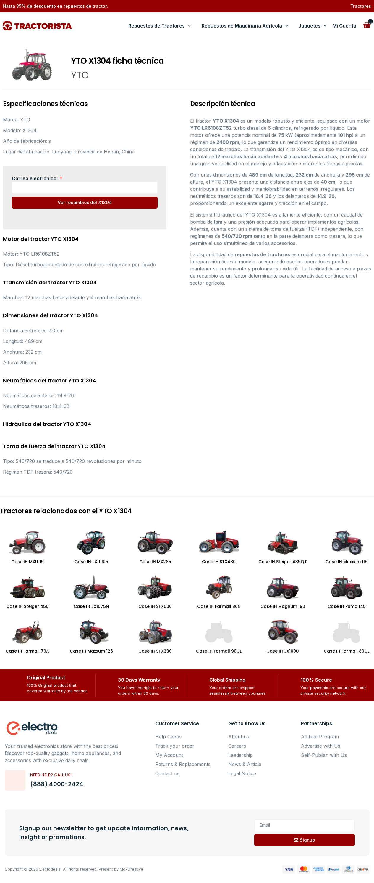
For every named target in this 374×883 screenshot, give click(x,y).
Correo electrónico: (35, 178)
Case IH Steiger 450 (27, 606)
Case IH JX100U (282, 651)
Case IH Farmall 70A (27, 651)
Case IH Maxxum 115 (346, 562)
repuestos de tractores (262, 254)
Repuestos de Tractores (156, 26)
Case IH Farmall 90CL (219, 651)
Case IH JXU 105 (91, 562)
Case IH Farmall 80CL (346, 651)
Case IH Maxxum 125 (91, 651)
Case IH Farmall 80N (219, 606)
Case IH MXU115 (27, 562)
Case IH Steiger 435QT (282, 562)
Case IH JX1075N (91, 606)
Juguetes (309, 26)
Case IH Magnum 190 (282, 606)
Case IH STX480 (219, 562)
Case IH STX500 (155, 606)
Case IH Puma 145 (347, 606)
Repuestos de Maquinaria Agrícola (242, 26)
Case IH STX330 (155, 651)
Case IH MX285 (155, 562)
